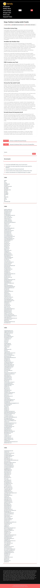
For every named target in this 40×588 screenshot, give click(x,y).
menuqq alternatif (6, 570)
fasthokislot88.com (8, 505)
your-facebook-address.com (9, 548)
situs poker (6, 188)
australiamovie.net (7, 211)
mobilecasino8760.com (8, 291)
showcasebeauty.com (8, 235)
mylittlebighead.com (8, 495)
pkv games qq (27, 570)
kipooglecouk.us (7, 295)
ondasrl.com (6, 525)
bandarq (29, 574)
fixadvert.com (7, 223)
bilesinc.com (6, 249)
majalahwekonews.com (8, 331)
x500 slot (13, 573)
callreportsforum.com (8, 557)
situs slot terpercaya (29, 571)
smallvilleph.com (7, 252)
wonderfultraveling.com (9, 262)
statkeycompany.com (8, 237)
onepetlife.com (7, 539)
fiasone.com (6, 394)
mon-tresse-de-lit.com (8, 543)
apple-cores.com (7, 307)
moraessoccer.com (7, 258)
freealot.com (6, 496)
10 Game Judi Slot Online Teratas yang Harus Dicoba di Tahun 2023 (19, 170)
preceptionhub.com (8, 456)
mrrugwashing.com (8, 404)
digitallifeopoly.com (8, 469)
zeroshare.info (7, 248)
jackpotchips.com (7, 508)
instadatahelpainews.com (9, 552)
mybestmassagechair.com (9, 287)
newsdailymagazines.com (9, 455)
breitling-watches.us (8, 221)
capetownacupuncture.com (9, 352)
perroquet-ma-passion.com (9, 550)
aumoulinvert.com (7, 298)
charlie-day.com (7, 398)
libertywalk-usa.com (8, 210)
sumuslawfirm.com (8, 414)
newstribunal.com (7, 454)
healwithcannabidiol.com (9, 530)
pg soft (23, 571)
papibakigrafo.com (7, 301)
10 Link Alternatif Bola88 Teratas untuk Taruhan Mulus (16, 164)
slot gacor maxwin (16, 574)
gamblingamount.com (8, 432)
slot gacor (22, 573)
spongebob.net (7, 359)
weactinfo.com (7, 389)
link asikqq (6, 193)
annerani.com (6, 244)
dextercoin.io (6, 320)
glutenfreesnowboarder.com (10, 527)
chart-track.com (7, 260)
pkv (5, 181)
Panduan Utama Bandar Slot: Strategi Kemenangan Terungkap (18, 172)
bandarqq (6, 194)
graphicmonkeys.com (8, 502)
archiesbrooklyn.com (8, 269)
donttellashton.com (8, 337)
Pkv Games (28, 24)
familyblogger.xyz (7, 511)
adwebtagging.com (8, 427)
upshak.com (6, 407)
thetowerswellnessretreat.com (10, 534)
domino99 (29, 575)
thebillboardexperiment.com (9, 540)
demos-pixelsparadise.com (9, 228)
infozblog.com (7, 271)
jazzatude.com (7, 245)
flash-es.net (6, 406)
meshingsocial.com (7, 390)
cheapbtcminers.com (8, 491)
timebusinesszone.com (8, 438)
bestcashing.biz (7, 266)
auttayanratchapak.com (9, 362)
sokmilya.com (6, 558)
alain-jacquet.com (7, 356)
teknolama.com (7, 369)
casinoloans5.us (7, 293)
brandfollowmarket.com (9, 424)
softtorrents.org (7, 517)
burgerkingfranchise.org (9, 365)
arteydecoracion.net (8, 277)
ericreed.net (6, 288)
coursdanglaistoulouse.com (9, 215)
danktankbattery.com (8, 396)
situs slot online (9, 574)
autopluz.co (6, 224)
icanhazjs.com (7, 302)
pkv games (6, 187)
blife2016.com (6, 526)
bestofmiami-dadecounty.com (10, 462)
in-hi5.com (6, 342)
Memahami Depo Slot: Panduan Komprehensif (15, 169)
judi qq (5, 182)
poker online (21, 570)
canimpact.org (7, 304)
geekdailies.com (7, 553)
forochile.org (6, 259)
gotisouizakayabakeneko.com (10, 357)
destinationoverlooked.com (9, 431)
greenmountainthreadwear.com (10, 417)
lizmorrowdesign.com (8, 529)
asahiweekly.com (7, 497)
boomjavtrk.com (7, 560)
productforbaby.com (8, 370)
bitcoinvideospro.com (8, 354)
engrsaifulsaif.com (7, 490)
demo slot (17, 573)
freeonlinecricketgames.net (9, 265)
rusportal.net (6, 347)
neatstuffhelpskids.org (8, 257)
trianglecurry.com (7, 532)
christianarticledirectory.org (9, 321)
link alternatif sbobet (12, 577)
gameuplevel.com (7, 481)
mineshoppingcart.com (8, 464)
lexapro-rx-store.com (8, 313)
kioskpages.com (7, 531)
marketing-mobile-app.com (9, 392)
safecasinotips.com (7, 506)
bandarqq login (7, 201)
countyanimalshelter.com (9, 426)
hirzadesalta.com (7, 468)
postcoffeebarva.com (8, 363)
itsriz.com (6, 350)
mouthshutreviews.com (8, 467)
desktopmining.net (8, 311)
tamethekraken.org (8, 523)
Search (5, 152)
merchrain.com (7, 554)
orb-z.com (6, 371)
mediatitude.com (7, 229)
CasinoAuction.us (7, 294)
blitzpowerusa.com (8, 378)
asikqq (5, 180)
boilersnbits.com (7, 375)
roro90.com (6, 340)
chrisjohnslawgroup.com (9, 512)
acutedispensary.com (8, 418)
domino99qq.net (7, 335)
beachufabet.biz (7, 541)
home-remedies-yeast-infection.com (11, 460)
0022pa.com (6, 246)
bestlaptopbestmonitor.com (9, 279)
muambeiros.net (7, 270)
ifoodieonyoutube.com (8, 463)
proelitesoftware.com (8, 509)
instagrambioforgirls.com (9, 384)
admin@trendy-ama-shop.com (18, 24)
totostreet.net (7, 475)
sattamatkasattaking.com (9, 538)
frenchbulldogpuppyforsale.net (10, 315)
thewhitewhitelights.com (9, 283)
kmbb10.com (6, 386)
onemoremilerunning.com (9, 382)
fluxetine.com (7, 290)
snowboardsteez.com (8, 383)
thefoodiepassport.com (8, 299)
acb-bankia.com (7, 405)
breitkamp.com (7, 515)
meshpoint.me (7, 358)
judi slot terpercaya (8, 186)
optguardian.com (7, 474)
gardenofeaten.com (8, 379)
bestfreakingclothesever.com (10, 412)
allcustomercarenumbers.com (10, 510)
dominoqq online (7, 189)
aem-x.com (6, 478)
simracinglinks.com (7, 231)
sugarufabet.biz (7, 544)
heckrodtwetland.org (8, 285)
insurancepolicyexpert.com (9, 236)
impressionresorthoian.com (9, 411)
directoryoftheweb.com (8, 336)
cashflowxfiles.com (7, 385)
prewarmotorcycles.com (9, 230)
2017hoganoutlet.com (8, 333)
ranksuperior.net (7, 428)
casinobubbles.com (8, 470)
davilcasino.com (7, 476)
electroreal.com (7, 461)
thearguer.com (7, 391)
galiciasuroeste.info (8, 253)
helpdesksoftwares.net (8, 450)
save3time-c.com (7, 225)
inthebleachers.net (8, 312)
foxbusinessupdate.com (8, 400)
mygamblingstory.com (8, 330)
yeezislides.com (7, 457)
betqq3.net (6, 292)
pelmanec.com (7, 334)
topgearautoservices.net (9, 546)
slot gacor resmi (23, 574)
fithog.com (6, 278)
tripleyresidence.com (8, 516)
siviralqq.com (6, 410)
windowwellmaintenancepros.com (11, 441)
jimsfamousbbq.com (8, 209)
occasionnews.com (7, 435)
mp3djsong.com (7, 214)
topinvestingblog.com (8, 239)
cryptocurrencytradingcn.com (10, 420)
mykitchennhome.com (8, 297)
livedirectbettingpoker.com (9, 399)
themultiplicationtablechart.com (10, 318)
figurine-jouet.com (8, 547)
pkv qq (9, 576)
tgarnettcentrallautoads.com (10, 222)
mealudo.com (7, 397)
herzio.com (6, 341)
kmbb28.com (6, 555)
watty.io (5, 348)
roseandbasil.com (7, 281)
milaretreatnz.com (7, 250)
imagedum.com (7, 533)
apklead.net (6, 561)
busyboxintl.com (7, 361)
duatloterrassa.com (8, 519)
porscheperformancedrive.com (10, 522)
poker (5, 198)
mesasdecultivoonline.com (9, 373)
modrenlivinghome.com (9, 551)
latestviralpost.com (7, 376)
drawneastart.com (7, 504)
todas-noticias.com (7, 344)
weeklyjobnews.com (8, 425)
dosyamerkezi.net (7, 232)
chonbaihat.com (7, 272)
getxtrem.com (7, 387)
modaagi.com (6, 251)
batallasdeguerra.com (8, 255)
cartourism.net (7, 306)
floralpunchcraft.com (8, 393)
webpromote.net (7, 274)
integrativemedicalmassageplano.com (11, 403)
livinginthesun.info (7, 349)
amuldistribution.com (8, 483)
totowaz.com (6, 421)
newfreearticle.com (8, 377)
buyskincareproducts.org (9, 314)
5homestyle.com (7, 322)
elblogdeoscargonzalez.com (9, 273)
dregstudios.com (7, 256)
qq (4, 200)
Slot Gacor (33, 24)
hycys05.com (6, 380)
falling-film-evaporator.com (9, 413)
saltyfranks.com (7, 243)
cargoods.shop (7, 351)
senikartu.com (7, 345)
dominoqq (6, 196)
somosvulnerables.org (8, 518)
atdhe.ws (6, 284)
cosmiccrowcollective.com (9, 355)
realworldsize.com (7, 368)
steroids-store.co (7, 276)
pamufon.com (7, 520)
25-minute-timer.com (8, 488)
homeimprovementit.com (9, 453)
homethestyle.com (7, 482)
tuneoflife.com (7, 440)
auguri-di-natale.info (8, 217)
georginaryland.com (8, 280)
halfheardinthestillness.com (9, 286)
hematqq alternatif (21, 578)
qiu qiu (5, 199)
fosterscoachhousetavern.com (10, 372)
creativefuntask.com (8, 489)
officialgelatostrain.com (8, 536)
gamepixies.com (7, 503)
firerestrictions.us (7, 267)
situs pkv (6, 191)
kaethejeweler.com (8, 537)
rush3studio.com (7, 338)
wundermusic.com (7, 485)
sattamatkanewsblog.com (9, 419)
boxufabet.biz (7, 545)
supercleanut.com (7, 498)
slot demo (6, 185)
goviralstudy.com (7, 305)
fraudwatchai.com (7, 477)
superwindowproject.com (9, 300)
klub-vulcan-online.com (9, 513)
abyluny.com (6, 559)
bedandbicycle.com (8, 499)
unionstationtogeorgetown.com (10, 492)
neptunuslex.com (7, 216)
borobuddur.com (7, 484)
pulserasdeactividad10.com (9, 308)
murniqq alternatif (13, 578)
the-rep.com (6, 242)
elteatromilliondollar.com (9, 364)
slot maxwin (26, 573)
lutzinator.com (7, 524)
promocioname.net (8, 263)
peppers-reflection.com (8, 439)
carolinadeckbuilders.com (9, 238)
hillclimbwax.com (7, 433)
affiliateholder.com (8, 442)
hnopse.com (6, 434)
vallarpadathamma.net (8, 366)
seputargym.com (7, 471)
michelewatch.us (7, 218)
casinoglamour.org (7, 319)
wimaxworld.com (7, 264)
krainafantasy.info (7, 343)
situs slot (8, 573)
